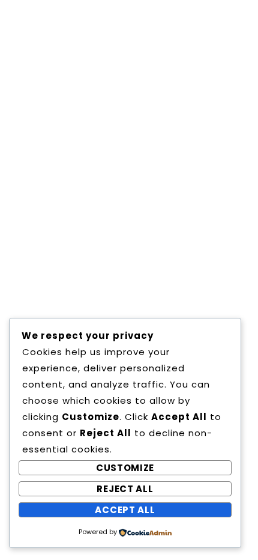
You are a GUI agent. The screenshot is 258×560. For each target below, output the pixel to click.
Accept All (125, 510)
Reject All (125, 488)
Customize (125, 467)
